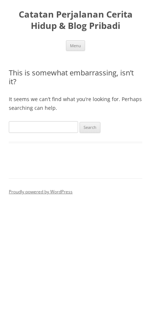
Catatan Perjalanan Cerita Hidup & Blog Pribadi (76, 20)
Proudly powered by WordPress (41, 192)
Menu (75, 45)
